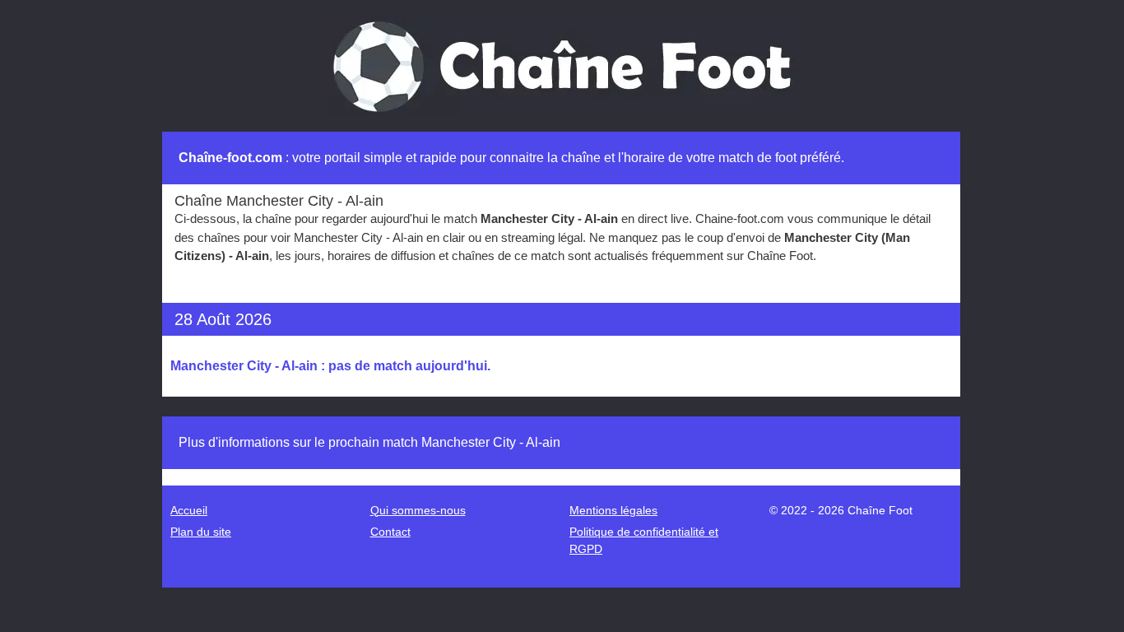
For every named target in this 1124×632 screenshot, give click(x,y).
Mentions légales (613, 510)
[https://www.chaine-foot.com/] (561, 65)
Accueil (188, 510)
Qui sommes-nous (418, 510)
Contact (390, 531)
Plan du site (200, 531)
